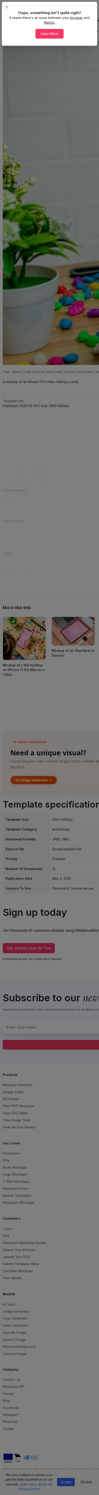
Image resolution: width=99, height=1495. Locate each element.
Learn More (49, 34)
